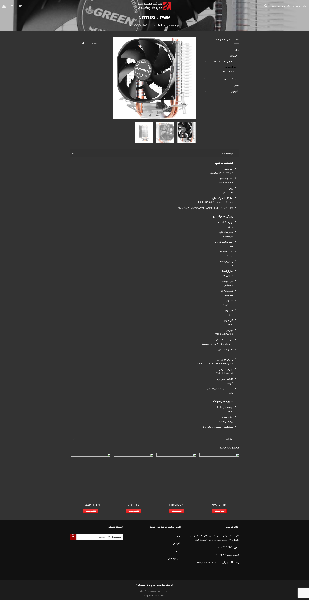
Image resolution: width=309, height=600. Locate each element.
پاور (237, 49)
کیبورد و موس (231, 78)
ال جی (178, 550)
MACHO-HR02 (219, 505)
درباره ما (296, 6)
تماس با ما (286, 6)
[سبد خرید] (4, 6)
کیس (236, 85)
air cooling (138, 25)
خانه (305, 6)
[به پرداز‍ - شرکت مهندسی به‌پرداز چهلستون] (154, 6)
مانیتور (235, 91)
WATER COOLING (227, 71)
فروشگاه (276, 6)
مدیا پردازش (174, 558)
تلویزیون (234, 55)
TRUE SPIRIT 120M (90, 505)
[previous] (190, 78)
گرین (178, 535)
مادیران (177, 543)
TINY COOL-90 (176, 505)
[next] (117, 78)
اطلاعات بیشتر (219, 511)
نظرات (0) (228, 439)
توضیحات (227, 153)
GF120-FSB (133, 505)
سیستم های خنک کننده (166, 25)
